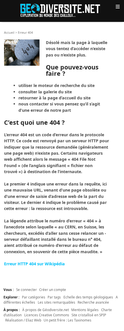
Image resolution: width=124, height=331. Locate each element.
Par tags (54, 297)
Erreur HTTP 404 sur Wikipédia (34, 263)
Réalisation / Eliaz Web (23, 320)
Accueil (9, 33)
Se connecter (26, 289)
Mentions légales (85, 309)
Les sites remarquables (56, 302)
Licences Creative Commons (46, 315)
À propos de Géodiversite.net (45, 309)
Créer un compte (52, 289)
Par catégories (33, 297)
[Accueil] (62, 10)
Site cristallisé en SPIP (89, 315)
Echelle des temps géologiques (88, 297)
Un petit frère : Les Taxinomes (67, 320)
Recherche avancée (93, 302)
